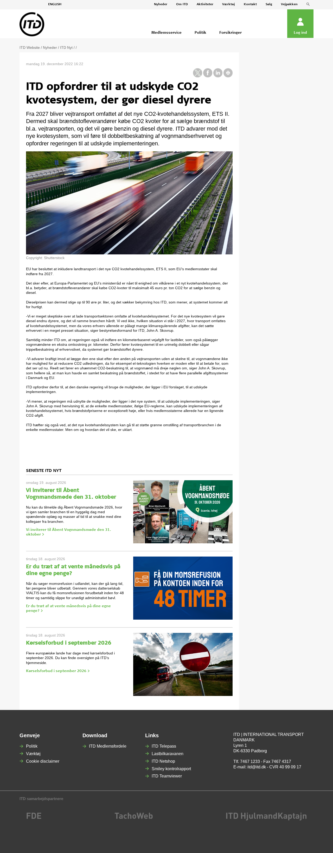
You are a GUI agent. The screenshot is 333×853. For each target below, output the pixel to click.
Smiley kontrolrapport (171, 769)
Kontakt (250, 4)
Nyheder (160, 4)
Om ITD (182, 4)
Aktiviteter (205, 4)
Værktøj (228, 4)
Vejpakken (289, 4)
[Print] (228, 76)
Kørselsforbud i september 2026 (68, 643)
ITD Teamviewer (167, 776)
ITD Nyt (66, 47)
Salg (269, 4)
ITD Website (30, 47)
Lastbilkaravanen (167, 754)
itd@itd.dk (256, 767)
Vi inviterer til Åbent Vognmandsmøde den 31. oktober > (68, 532)
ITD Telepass (164, 746)
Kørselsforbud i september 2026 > (58, 671)
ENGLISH (54, 4)
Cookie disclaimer (42, 761)
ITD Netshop (163, 761)
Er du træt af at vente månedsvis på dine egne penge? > (68, 609)
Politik (31, 746)
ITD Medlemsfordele (107, 746)
